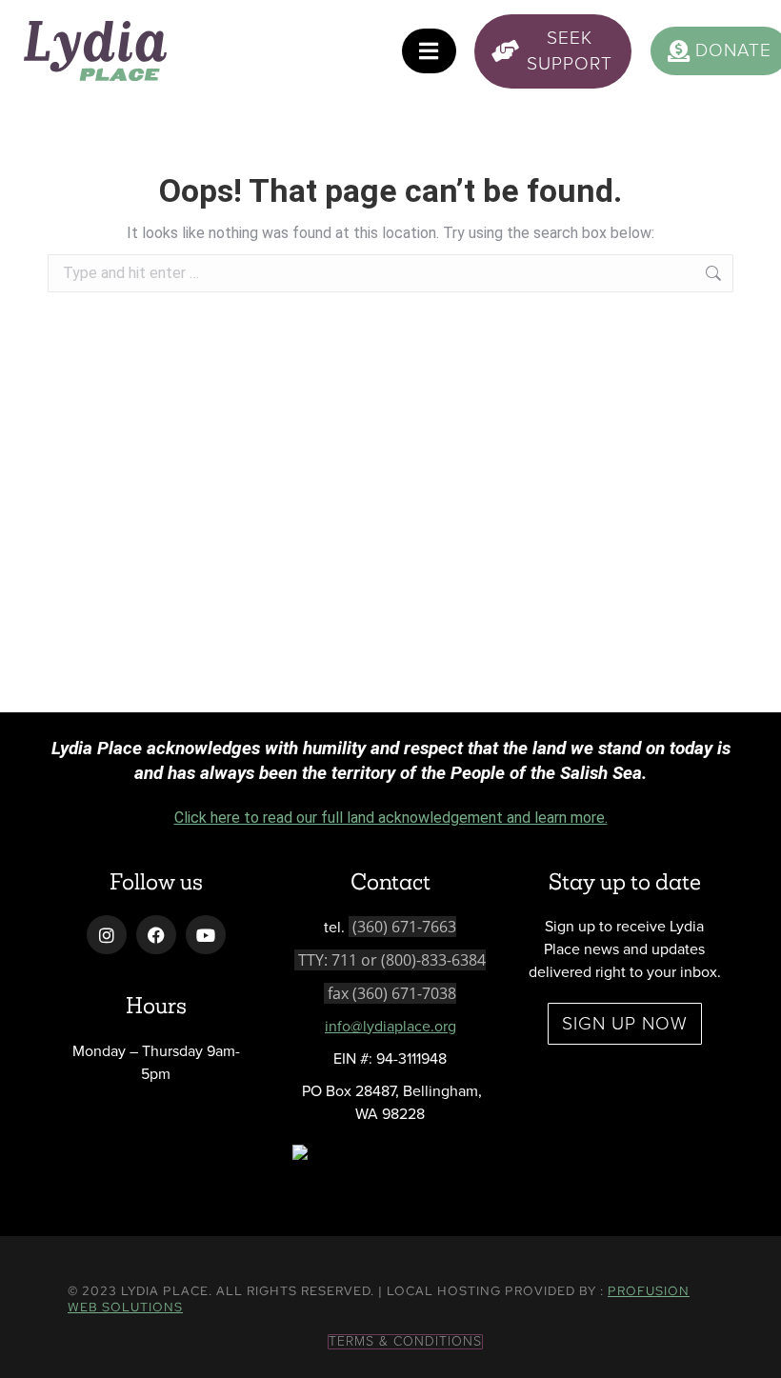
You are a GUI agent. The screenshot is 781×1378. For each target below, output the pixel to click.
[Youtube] (206, 935)
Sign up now (625, 1023)
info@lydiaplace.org (390, 1026)
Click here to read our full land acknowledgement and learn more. (391, 818)
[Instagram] (107, 935)
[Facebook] (156, 935)
